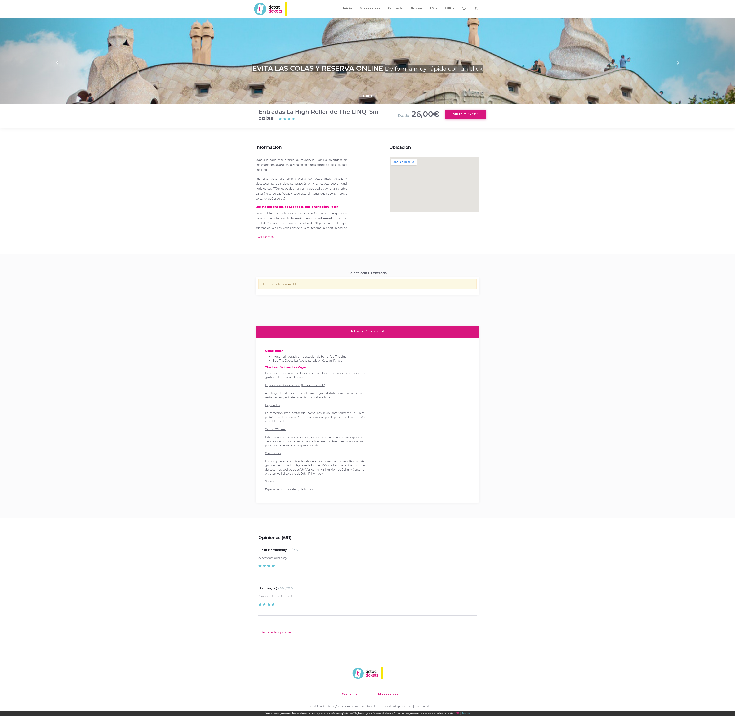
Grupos (417, 8)
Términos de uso (371, 706)
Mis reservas (370, 8)
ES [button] (432, 8)
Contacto (395, 8)
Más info (466, 713)
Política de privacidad (398, 706)
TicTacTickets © (315, 706)
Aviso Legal (422, 706)
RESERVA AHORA (465, 114)
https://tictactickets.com (343, 706)
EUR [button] (448, 8)
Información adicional (367, 331)
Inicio (347, 8)
